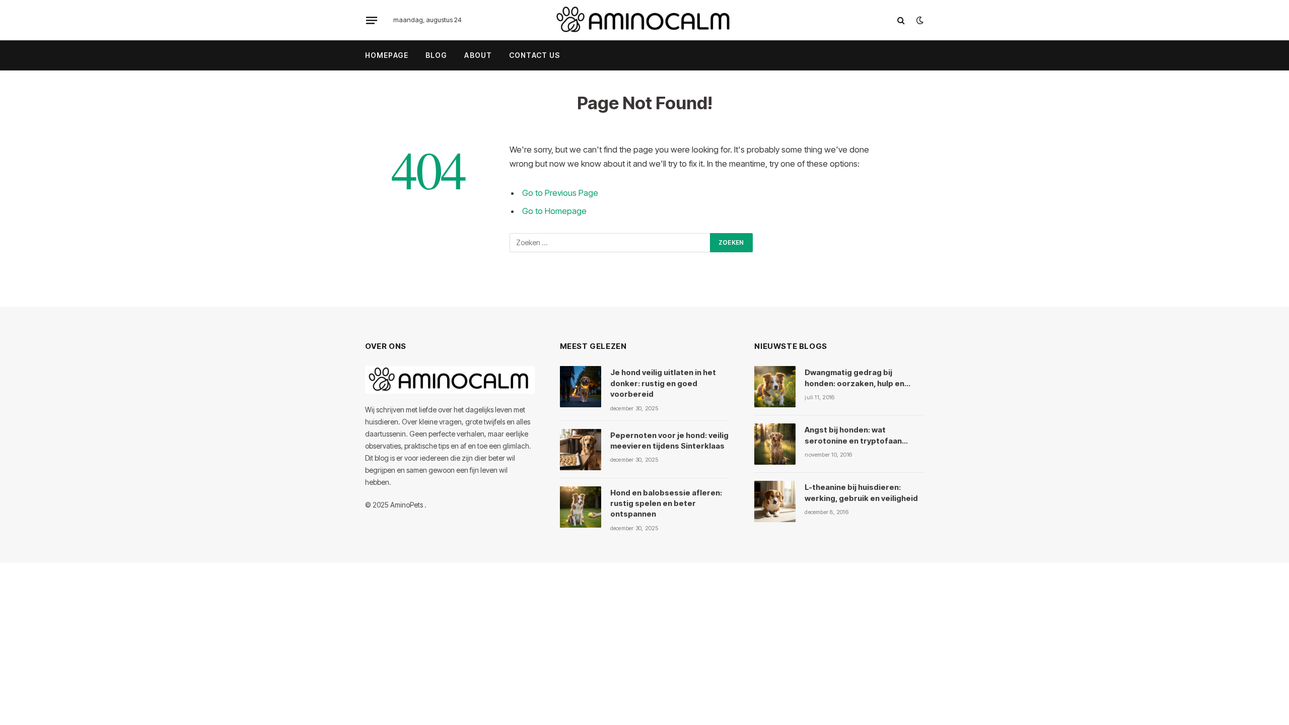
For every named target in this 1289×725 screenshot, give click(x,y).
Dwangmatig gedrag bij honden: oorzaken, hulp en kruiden (854, 378)
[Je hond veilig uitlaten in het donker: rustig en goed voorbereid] (580, 386)
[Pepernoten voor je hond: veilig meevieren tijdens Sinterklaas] (580, 449)
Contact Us (534, 55)
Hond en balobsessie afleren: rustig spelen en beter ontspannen (666, 503)
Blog (436, 55)
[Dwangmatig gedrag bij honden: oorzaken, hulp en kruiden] (775, 386)
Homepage (386, 55)
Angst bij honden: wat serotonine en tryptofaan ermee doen (853, 435)
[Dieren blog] (644, 20)
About (478, 55)
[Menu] (371, 20)
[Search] (901, 20)
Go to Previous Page (560, 193)
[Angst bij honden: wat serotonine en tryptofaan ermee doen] (775, 444)
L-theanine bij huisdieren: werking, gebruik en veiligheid (861, 492)
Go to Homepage (554, 211)
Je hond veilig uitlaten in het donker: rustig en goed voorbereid (663, 383)
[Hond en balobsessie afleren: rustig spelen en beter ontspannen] (580, 507)
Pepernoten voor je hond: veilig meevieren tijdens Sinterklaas (669, 440)
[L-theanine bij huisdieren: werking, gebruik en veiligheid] (775, 501)
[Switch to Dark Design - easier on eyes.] (919, 20)
